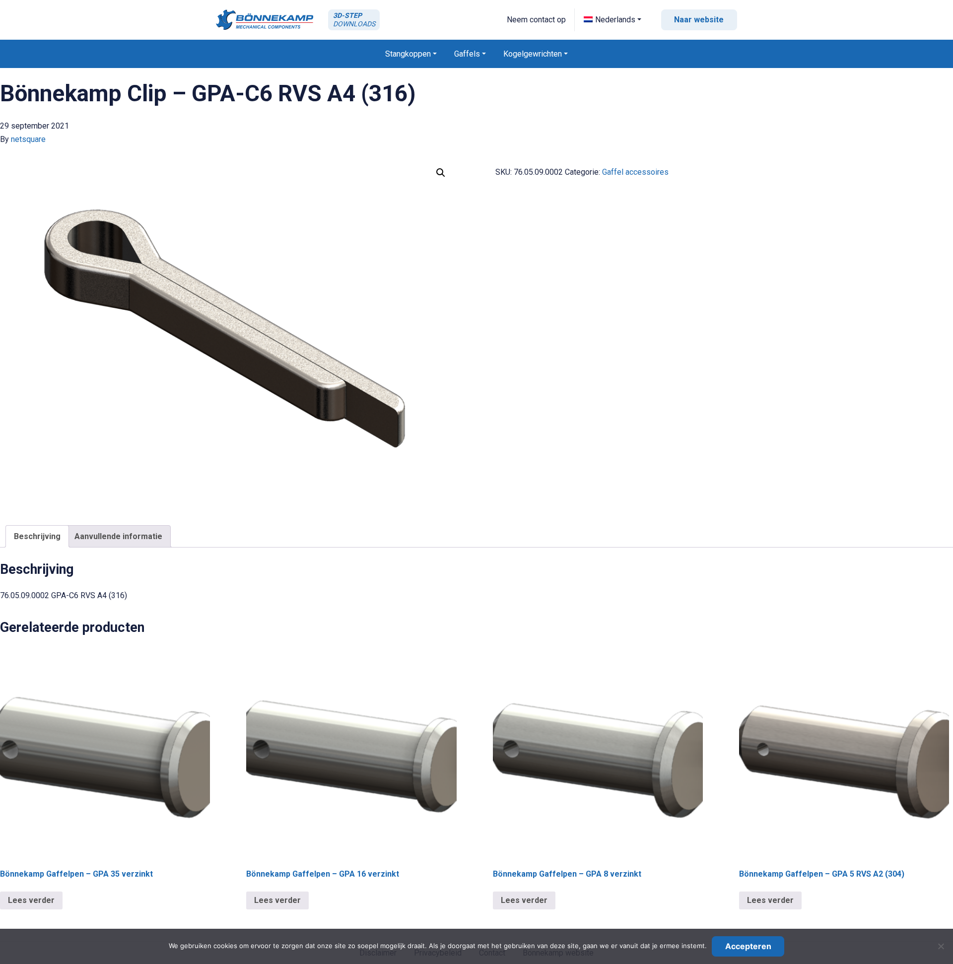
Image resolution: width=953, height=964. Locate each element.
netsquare (28, 139)
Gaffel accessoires (635, 172)
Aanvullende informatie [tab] (118, 536)
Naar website (699, 19)
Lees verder (31, 900)
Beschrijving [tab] (37, 536)
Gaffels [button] (467, 54)
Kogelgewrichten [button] (532, 54)
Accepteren (748, 946)
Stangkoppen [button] (408, 54)
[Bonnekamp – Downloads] (264, 19)
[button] (612, 19)
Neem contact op (536, 19)
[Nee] (941, 946)
